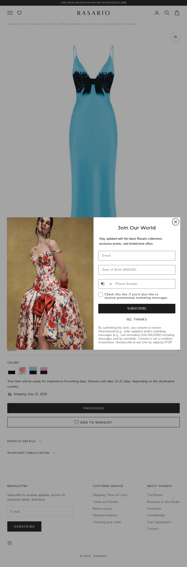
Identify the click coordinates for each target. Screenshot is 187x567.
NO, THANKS (137, 319)
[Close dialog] (175, 221)
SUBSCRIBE (137, 308)
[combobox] (106, 284)
